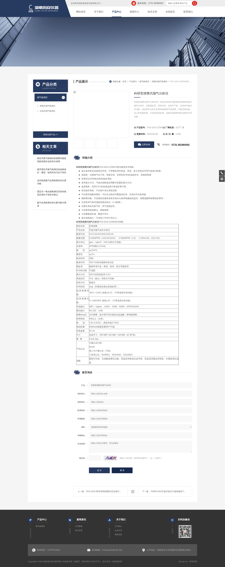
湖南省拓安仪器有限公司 (89, 3)
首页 (124, 81)
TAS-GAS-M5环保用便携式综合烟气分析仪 (106, 491)
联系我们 (188, 11)
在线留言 (170, 11)
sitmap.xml (183, 561)
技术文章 (152, 11)
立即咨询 (146, 144)
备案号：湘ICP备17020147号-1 (87, 561)
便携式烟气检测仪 (47, 106)
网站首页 (81, 11)
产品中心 (116, 11)
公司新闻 (78, 526)
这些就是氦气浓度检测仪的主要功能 (51, 182)
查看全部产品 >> (50, 134)
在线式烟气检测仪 (47, 111)
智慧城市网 (117, 561)
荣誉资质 (118, 534)
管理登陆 (193, 561)
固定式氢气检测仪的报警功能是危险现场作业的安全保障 (51, 160)
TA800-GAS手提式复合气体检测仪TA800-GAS (172, 491)
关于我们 (98, 11)
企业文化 (118, 530)
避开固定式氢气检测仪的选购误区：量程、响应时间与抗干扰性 (51, 171)
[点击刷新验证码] (110, 458)
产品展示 (133, 81)
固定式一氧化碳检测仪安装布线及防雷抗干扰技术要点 (51, 193)
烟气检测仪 (42, 97)
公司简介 (118, 526)
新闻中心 (134, 11)
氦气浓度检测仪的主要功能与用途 (51, 204)
